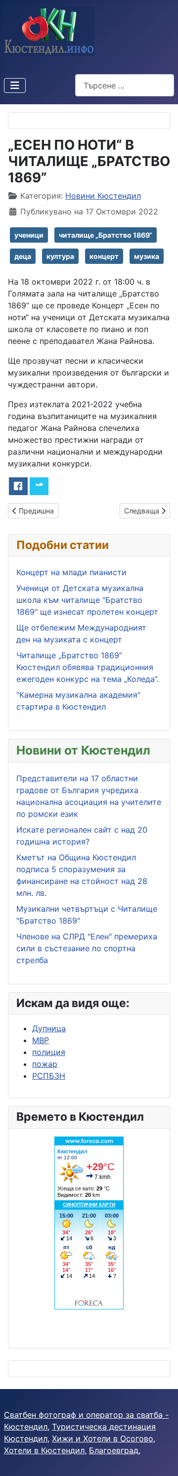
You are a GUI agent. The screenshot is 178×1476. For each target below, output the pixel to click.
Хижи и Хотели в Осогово (102, 1438)
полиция (48, 1052)
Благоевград (113, 1450)
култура (60, 256)
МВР (40, 1040)
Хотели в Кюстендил (44, 1450)
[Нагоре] (160, 1457)
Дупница (49, 1028)
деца (22, 256)
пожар (44, 1064)
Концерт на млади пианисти (72, 572)
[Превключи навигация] (15, 85)
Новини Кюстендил (103, 196)
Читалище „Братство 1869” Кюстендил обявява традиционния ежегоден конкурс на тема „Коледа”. (87, 667)
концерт (104, 256)
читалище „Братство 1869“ (105, 235)
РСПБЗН (48, 1076)
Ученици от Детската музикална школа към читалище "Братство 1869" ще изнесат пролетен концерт (87, 600)
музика (146, 256)
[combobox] (124, 85)
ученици (29, 235)
